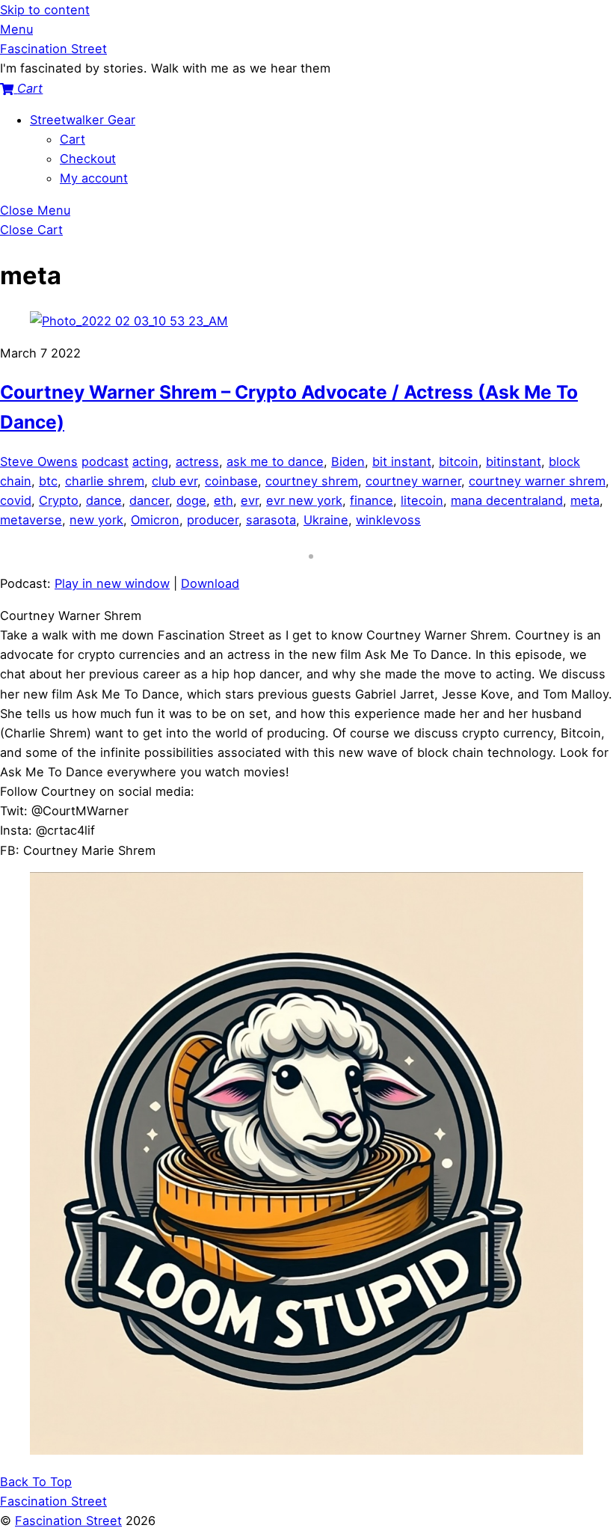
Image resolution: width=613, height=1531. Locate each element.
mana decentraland (507, 500)
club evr (174, 480)
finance (371, 500)
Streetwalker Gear (82, 119)
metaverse (31, 519)
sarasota (271, 519)
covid (15, 500)
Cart (72, 139)
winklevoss (388, 519)
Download (210, 583)
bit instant (401, 461)
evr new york (304, 500)
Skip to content (45, 9)
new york (96, 519)
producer (212, 519)
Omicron (155, 519)
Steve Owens (39, 461)
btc (48, 480)
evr (250, 500)
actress (197, 461)
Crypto (58, 500)
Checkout (88, 158)
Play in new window (112, 583)
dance (104, 500)
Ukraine (326, 519)
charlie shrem (104, 480)
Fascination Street (68, 1520)
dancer (149, 500)
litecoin (422, 500)
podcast (105, 461)
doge (191, 500)
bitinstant (513, 461)
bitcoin (458, 461)
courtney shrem (311, 480)
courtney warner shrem (537, 480)
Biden (348, 461)
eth (223, 500)
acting (150, 461)
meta (585, 500)
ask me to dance (275, 461)
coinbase (231, 480)
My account (94, 178)
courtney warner (413, 480)
